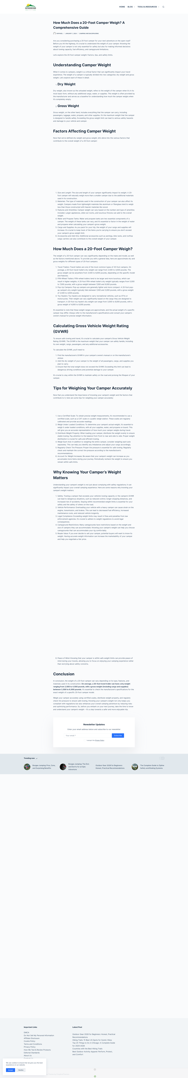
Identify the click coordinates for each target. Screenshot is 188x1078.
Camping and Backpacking (89, 33)
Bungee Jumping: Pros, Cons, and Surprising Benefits (44, 766)
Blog (130, 7)
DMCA (26, 1032)
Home (122, 7)
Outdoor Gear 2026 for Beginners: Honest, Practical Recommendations (110, 766)
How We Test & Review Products (37, 1050)
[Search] (163, 7)
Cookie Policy (29, 1041)
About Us (28, 1055)
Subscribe (118, 735)
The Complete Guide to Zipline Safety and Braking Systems (152, 766)
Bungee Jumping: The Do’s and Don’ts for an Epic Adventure (78, 766)
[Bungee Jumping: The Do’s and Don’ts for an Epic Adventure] (63, 767)
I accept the (95, 740)
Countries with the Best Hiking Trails (87, 1049)
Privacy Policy (99, 740)
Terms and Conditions (33, 1044)
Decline (20, 1070)
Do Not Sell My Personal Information (39, 1035)
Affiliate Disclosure (31, 1038)
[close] (95, 1069)
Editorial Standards (32, 1053)
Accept (10, 1070)
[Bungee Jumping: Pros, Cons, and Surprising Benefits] (27, 767)
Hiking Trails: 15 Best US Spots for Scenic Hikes (92, 1040)
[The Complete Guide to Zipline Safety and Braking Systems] (135, 767)
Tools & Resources (147, 7)
